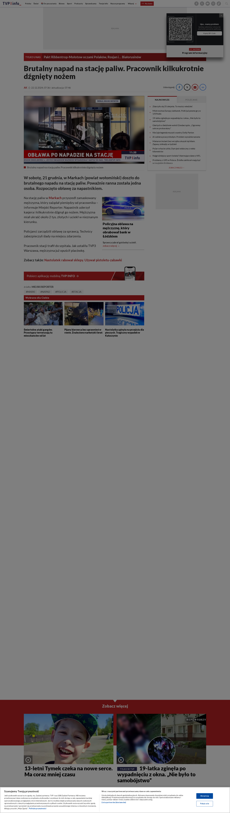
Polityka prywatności (37, 808)
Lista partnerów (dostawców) (114, 802)
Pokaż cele (204, 803)
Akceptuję (204, 796)
